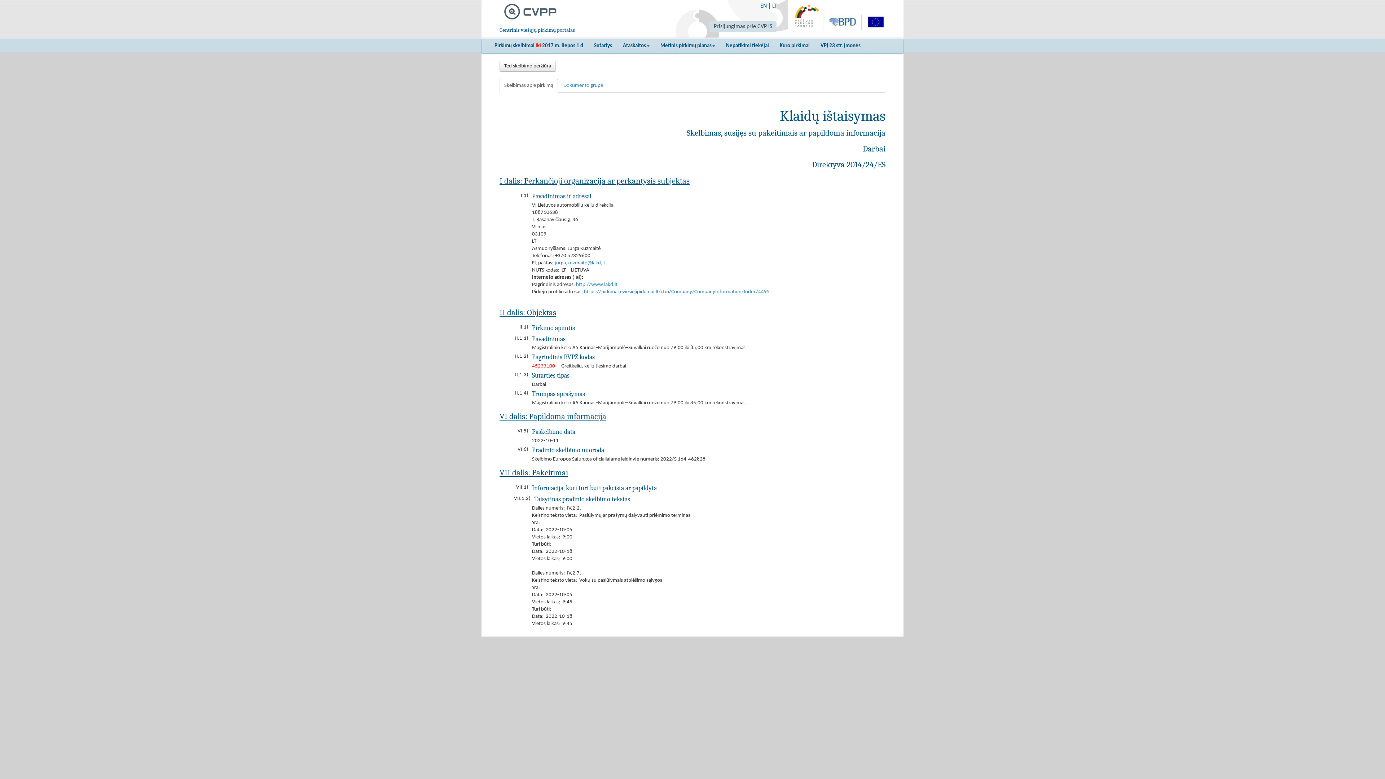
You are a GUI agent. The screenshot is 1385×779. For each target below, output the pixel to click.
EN (763, 6)
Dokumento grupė (583, 85)
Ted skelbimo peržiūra (527, 66)
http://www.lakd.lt (596, 284)
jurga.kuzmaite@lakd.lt (580, 263)
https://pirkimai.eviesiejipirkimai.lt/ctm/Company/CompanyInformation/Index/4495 (677, 292)
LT (774, 6)
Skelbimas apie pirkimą (528, 85)
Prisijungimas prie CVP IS (743, 27)
